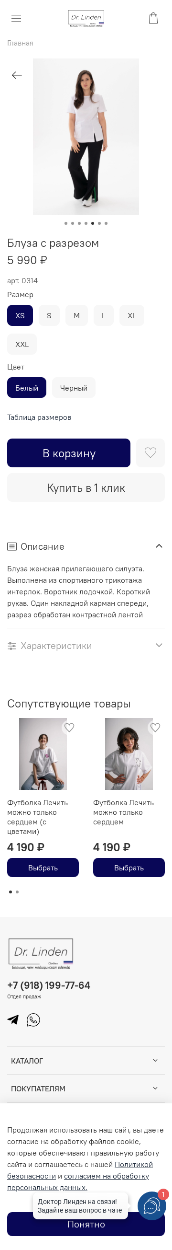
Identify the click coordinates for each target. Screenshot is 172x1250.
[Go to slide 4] (86, 223)
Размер (20, 294)
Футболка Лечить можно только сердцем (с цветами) (37, 817)
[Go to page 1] (10, 892)
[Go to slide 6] (99, 223)
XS (20, 315)
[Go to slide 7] (106, 223)
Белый (26, 388)
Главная (20, 42)
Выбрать (43, 867)
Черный (73, 388)
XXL (22, 344)
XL (132, 315)
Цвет (15, 366)
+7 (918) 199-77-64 (48, 985)
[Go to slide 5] (92, 223)
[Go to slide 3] (79, 223)
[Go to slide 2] (72, 223)
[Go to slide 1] (65, 223)
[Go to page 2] (17, 892)
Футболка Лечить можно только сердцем (123, 812)
